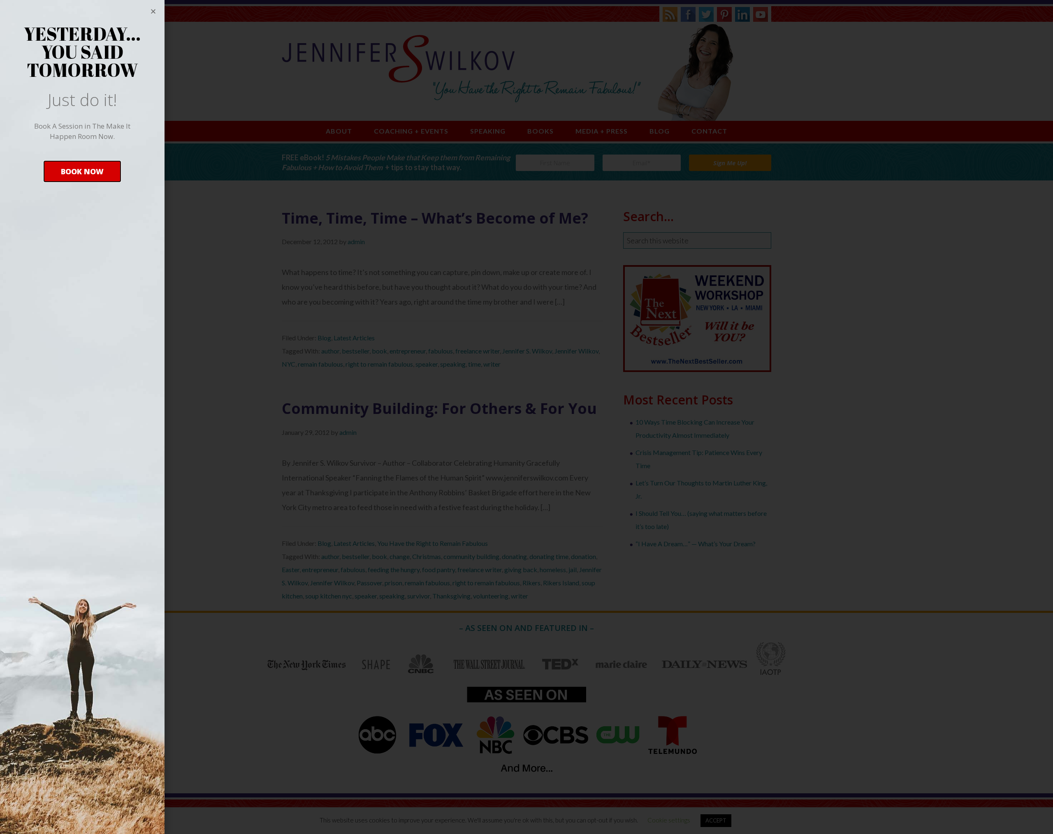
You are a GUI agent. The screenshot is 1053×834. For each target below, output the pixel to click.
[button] (82, 171)
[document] (526, 417)
